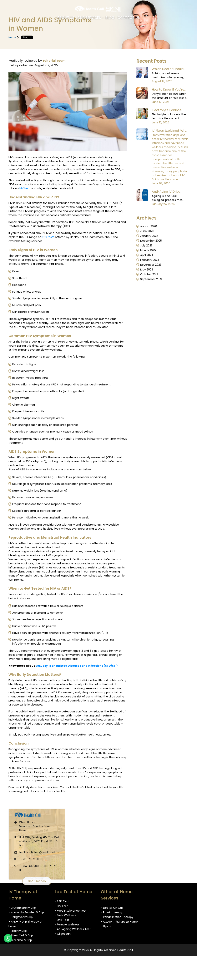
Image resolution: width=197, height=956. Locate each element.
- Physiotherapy (111, 912)
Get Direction (37, 881)
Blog (109, 17)
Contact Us (129, 17)
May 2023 (146, 269)
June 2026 (147, 231)
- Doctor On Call (112, 908)
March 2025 (148, 250)
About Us (65, 17)
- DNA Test (62, 920)
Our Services (89, 17)
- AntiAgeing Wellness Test (73, 929)
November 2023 (150, 265)
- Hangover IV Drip (20, 917)
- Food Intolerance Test (70, 911)
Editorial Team (54, 60)
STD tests (48, 237)
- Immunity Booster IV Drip (26, 912)
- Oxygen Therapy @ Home (119, 922)
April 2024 (146, 255)
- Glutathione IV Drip (22, 908)
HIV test (24, 188)
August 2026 (148, 226)
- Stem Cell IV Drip (20, 935)
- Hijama (106, 926)
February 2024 (149, 260)
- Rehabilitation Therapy (117, 917)
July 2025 (146, 245)
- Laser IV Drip (17, 931)
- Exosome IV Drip (20, 940)
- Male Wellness (65, 915)
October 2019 (149, 274)
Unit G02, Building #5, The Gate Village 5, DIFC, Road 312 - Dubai (39, 841)
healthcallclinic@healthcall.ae (39, 852)
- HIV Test (61, 906)
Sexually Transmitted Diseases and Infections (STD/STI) (76, 666)
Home (12, 37)
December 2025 (151, 241)
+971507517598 (29, 859)
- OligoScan (63, 934)
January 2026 (149, 236)
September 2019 (151, 279)
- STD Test (62, 901)
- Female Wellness (67, 924)
